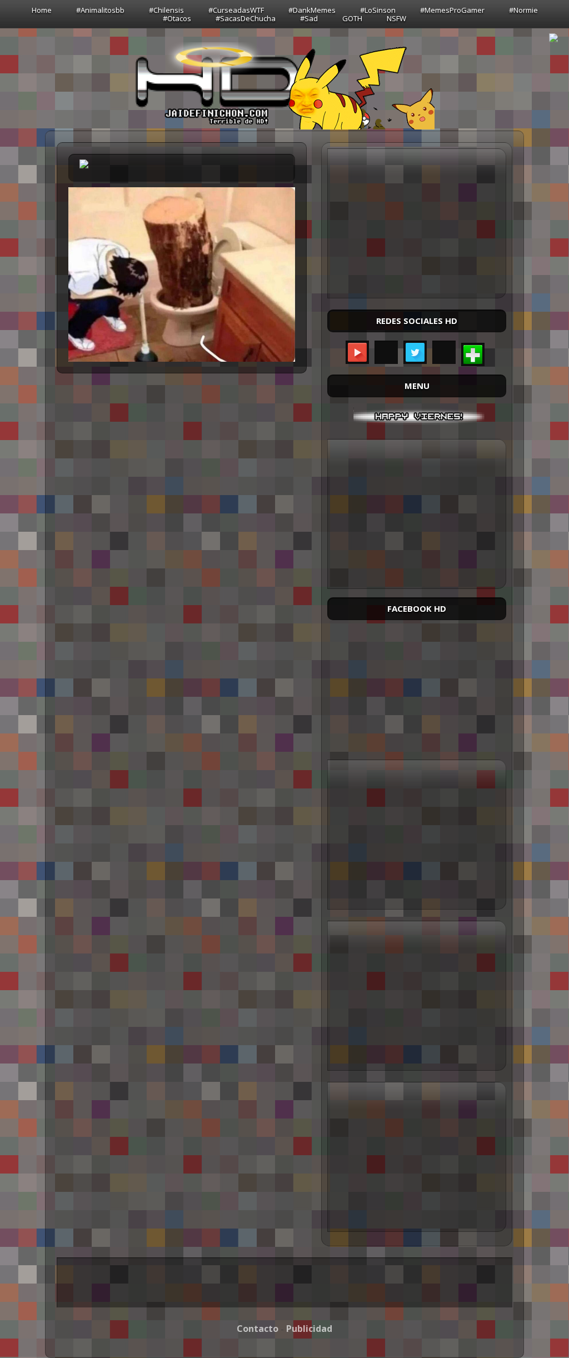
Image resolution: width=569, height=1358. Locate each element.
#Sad (309, 18)
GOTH (352, 18)
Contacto (257, 1328)
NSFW (396, 18)
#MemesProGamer (452, 10)
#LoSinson (378, 10)
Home (42, 10)
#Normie (523, 10)
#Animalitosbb (100, 10)
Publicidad (309, 1328)
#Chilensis (166, 10)
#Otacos (177, 18)
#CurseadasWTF (236, 10)
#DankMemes (312, 10)
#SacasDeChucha (246, 18)
